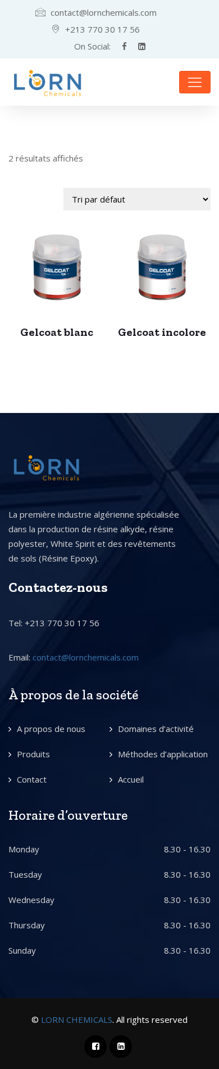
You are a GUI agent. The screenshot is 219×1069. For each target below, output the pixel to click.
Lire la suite (57, 267)
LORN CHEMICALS (76, 1019)
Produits (33, 754)
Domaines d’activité (156, 728)
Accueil (131, 779)
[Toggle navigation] (195, 82)
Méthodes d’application (163, 754)
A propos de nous (51, 728)
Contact (32, 779)
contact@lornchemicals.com (86, 657)
